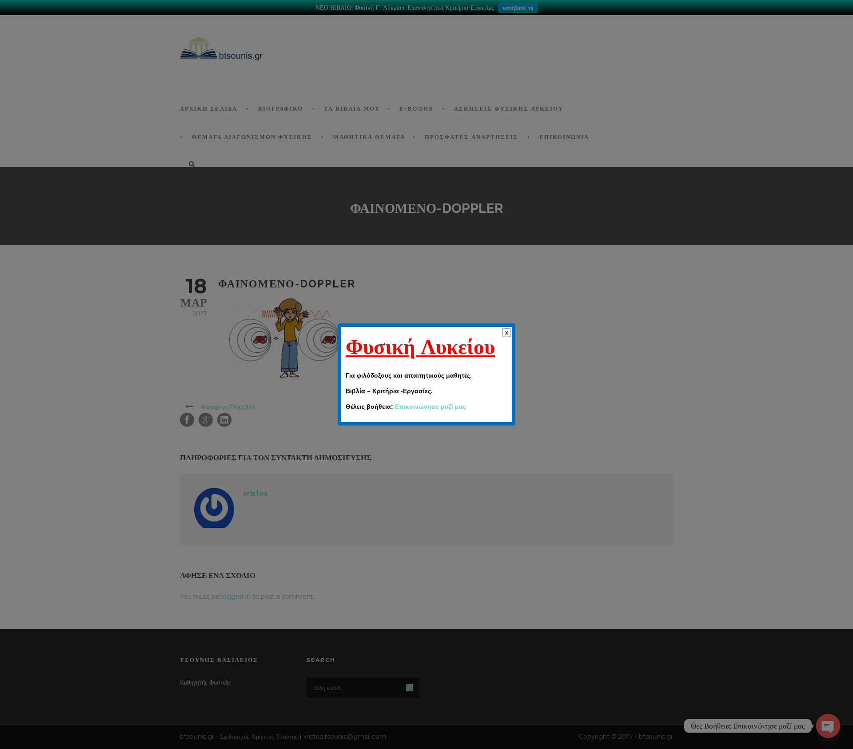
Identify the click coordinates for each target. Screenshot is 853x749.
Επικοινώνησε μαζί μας (430, 406)
